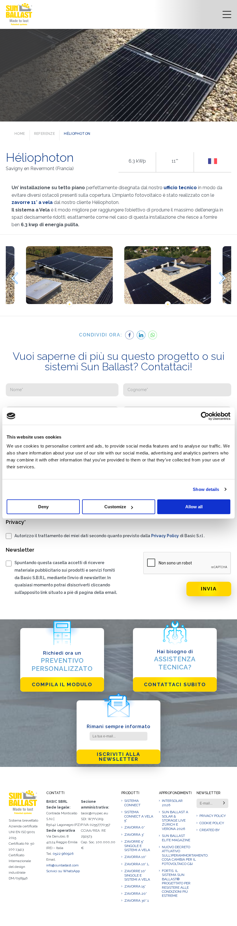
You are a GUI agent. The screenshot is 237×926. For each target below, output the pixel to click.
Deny (43, 506)
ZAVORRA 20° (135, 894)
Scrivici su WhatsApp (63, 871)
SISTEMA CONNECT (132, 803)
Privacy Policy (165, 535)
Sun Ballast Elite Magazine (176, 838)
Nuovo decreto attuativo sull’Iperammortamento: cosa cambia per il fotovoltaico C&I (176, 855)
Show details (206, 489)
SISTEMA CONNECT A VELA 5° (138, 816)
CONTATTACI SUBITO (175, 684)
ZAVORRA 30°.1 (136, 901)
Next (222, 278)
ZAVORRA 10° (135, 857)
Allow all (194, 506)
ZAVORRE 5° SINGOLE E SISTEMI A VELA (137, 846)
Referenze (44, 134)
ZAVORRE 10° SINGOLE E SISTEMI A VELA (137, 875)
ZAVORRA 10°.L (136, 864)
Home (19, 134)
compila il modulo (62, 684)
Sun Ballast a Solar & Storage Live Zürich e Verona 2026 (175, 820)
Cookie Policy (211, 823)
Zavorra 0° (134, 827)
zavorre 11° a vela (33, 202)
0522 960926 (63, 854)
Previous (14, 278)
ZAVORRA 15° (135, 886)
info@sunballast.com (62, 865)
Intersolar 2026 (172, 803)
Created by (209, 830)
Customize (115, 506)
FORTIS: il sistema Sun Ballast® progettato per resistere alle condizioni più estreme (176, 883)
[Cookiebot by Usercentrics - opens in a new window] (205, 416)
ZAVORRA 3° (134, 835)
